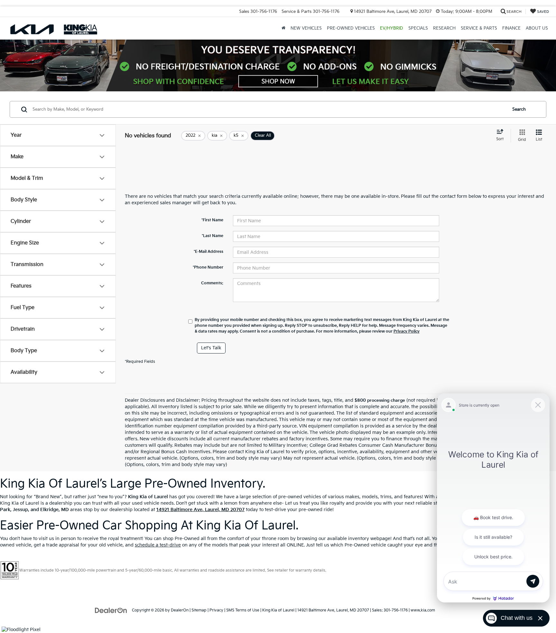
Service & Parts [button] (479, 28)
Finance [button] (511, 28)
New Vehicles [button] (306, 28)
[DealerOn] (111, 610)
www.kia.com (423, 610)
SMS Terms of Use (242, 610)
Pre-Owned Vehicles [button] (351, 28)
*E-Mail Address (208, 251)
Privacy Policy (407, 331)
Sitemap (199, 610)
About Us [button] (537, 28)
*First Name (212, 220)
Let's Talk (211, 348)
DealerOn (180, 610)
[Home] (283, 28)
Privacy (216, 610)
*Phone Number (208, 267)
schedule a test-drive (158, 545)
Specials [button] (418, 28)
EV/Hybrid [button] (391, 28)
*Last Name (212, 236)
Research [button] (444, 28)
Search (519, 109)
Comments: (212, 283)
